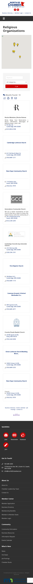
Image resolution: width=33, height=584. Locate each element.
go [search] (17, 86)
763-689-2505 (8, 464)
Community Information (9, 529)
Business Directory (7, 13)
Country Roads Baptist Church (15, 332)
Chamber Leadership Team (10, 489)
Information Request (8, 537)
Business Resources (8, 533)
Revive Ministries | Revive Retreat (15, 117)
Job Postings (6, 558)
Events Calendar (20, 408)
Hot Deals (5, 555)
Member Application (8, 503)
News (3, 551)
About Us (5, 485)
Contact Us (28, 13)
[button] (17, 45)
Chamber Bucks (7, 562)
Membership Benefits (9, 511)
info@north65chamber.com (12, 471)
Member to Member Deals (10, 515)
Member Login (19, 13)
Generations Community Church (15, 209)
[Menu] (4, 18)
